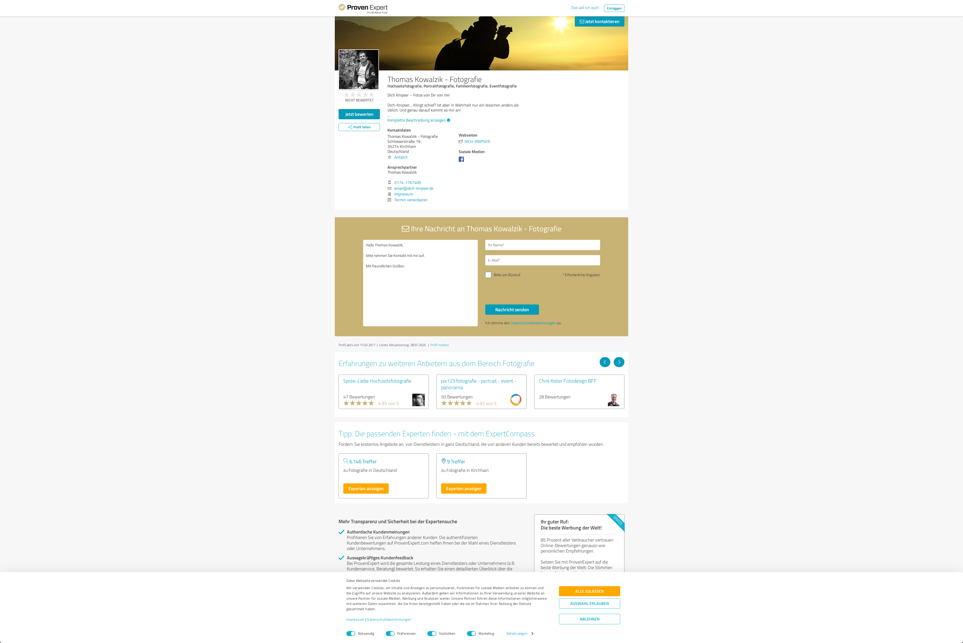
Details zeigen (516, 633)
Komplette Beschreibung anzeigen (416, 120)
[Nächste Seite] (619, 362)
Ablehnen (590, 619)
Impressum (355, 619)
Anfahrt (401, 157)
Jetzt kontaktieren (601, 21)
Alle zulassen (589, 591)
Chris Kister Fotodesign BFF (568, 380)
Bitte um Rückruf (507, 274)
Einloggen (614, 8)
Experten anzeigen (366, 488)
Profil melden (439, 345)
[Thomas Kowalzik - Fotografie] (358, 69)
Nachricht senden (512, 309)
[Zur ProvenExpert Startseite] (363, 9)
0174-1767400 (407, 182)
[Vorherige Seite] (605, 362)
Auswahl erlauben (589, 603)
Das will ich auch (585, 7)
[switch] (390, 633)
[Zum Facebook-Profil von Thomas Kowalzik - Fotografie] (462, 161)
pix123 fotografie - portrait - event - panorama (478, 384)
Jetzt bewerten (359, 114)
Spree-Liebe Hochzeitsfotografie (377, 380)
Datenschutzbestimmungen (389, 619)
